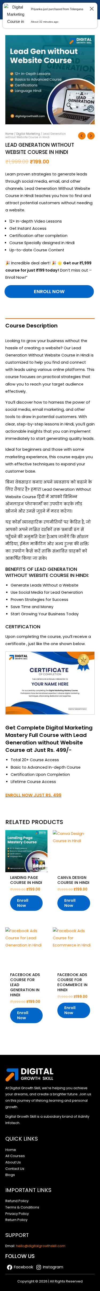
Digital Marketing (28, 134)
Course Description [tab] (31, 325)
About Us (13, 1162)
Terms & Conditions (22, 1207)
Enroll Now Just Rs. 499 (33, 795)
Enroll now (49, 291)
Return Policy (16, 1220)
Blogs (10, 1175)
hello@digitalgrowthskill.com (40, 1246)
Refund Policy (17, 1201)
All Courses (15, 1156)
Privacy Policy (17, 1213)
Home (9, 134)
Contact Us (14, 1168)
